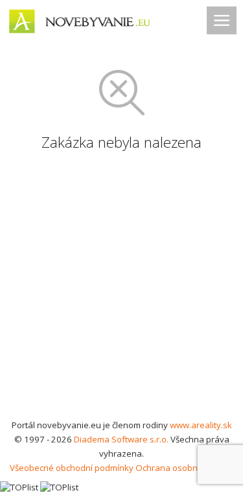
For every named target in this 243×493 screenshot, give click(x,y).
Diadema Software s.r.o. (121, 439)
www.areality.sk (201, 425)
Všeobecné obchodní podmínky (71, 468)
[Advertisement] (121, 289)
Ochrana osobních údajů (184, 468)
